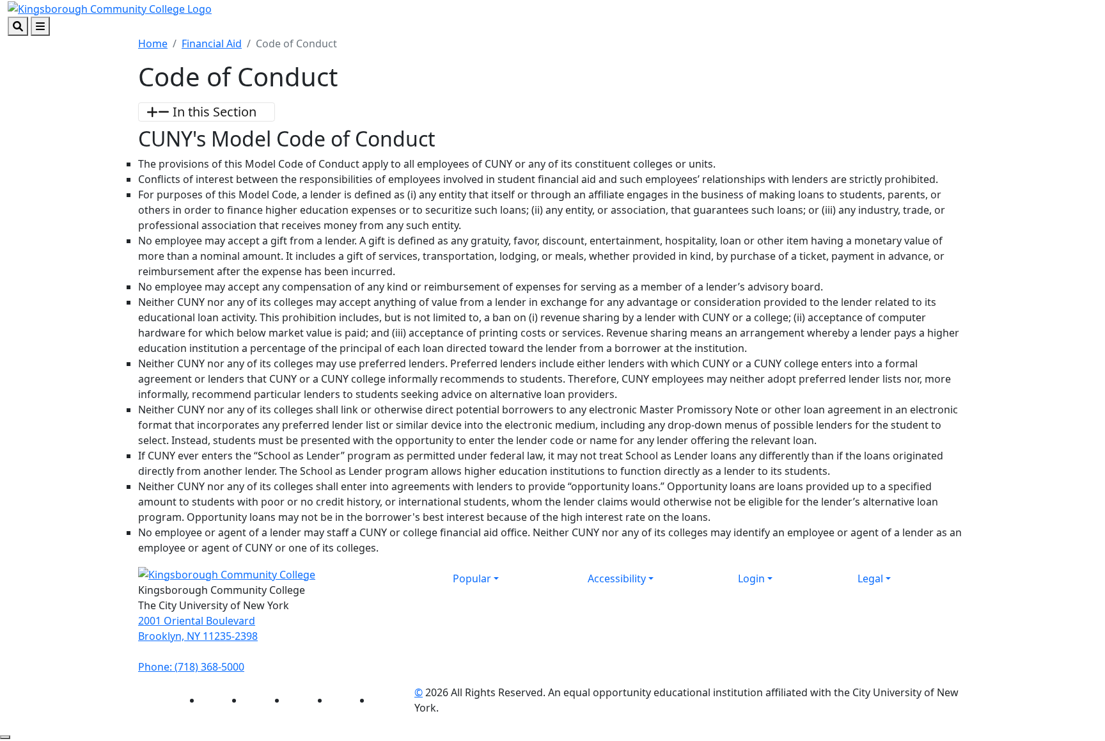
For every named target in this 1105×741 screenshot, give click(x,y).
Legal (870, 578)
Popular (472, 578)
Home (153, 43)
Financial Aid (212, 43)
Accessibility (617, 578)
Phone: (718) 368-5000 (191, 667)
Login (751, 578)
